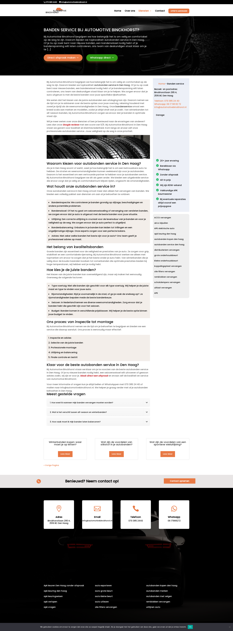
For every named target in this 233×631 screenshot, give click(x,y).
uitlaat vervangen (163, 288)
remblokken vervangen (165, 277)
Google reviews (71, 124)
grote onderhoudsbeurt (166, 255)
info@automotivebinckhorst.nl (170, 107)
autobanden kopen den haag (169, 239)
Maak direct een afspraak (94, 375)
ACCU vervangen (162, 218)
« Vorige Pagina (51, 465)
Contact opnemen (179, 481)
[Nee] (229, 627)
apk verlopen (50, 602)
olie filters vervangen (164, 272)
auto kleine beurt (104, 596)
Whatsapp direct (100, 57)
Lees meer (65, 454)
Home (117, 11)
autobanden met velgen (159, 596)
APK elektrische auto (164, 228)
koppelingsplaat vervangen (168, 266)
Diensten (144, 11)
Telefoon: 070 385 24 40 (166, 100)
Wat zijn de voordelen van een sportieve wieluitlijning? (168, 443)
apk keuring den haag (165, 234)
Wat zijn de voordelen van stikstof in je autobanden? (116, 443)
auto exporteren (103, 586)
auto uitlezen (102, 602)
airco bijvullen (161, 223)
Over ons (130, 11)
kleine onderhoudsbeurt (166, 261)
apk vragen (50, 607)
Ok (190, 627)
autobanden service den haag (169, 245)
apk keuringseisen (53, 596)
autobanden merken (157, 591)
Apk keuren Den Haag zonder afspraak (64, 586)
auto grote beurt (104, 591)
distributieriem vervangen (166, 250)
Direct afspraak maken (61, 57)
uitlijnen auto (153, 607)
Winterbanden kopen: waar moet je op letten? (65, 443)
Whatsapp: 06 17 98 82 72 (167, 104)
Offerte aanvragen (179, 11)
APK (156, 293)
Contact (160, 11)
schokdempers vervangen (167, 282)
